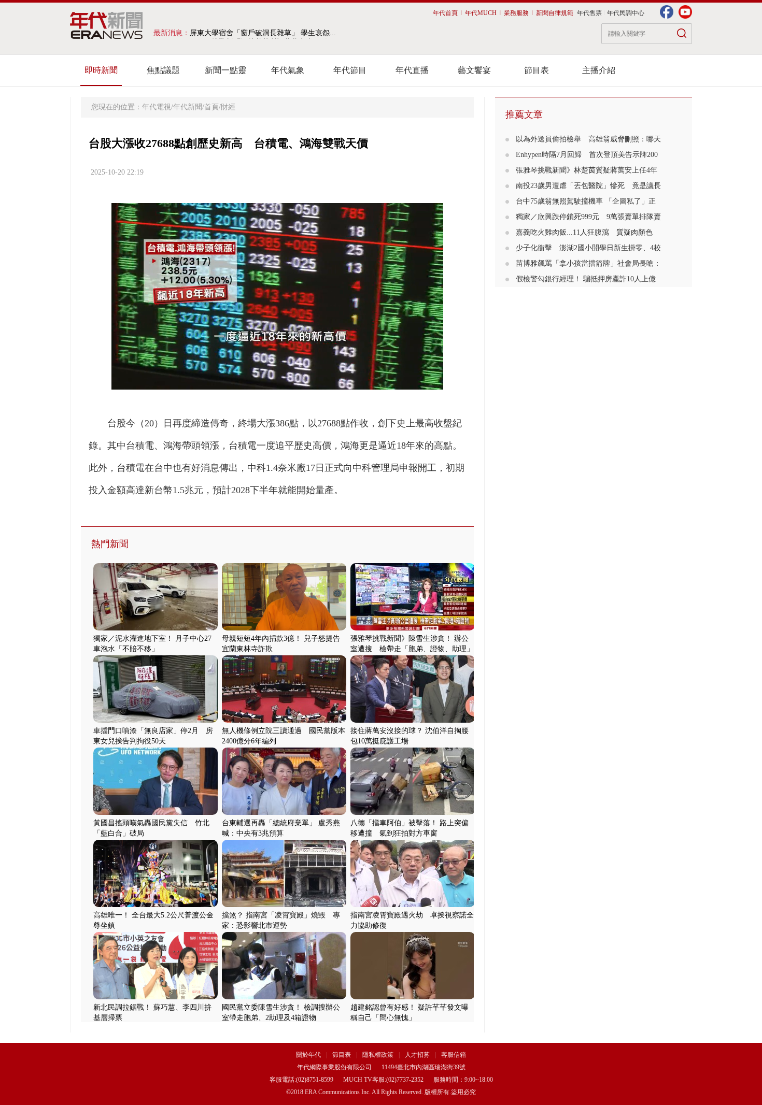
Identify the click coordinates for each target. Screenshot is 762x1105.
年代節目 (349, 70)
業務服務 (516, 13)
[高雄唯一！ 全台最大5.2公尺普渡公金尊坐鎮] (155, 905)
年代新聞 (187, 107)
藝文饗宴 (474, 70)
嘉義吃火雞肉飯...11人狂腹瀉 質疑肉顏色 (584, 232)
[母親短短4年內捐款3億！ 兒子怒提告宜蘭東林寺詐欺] (284, 628)
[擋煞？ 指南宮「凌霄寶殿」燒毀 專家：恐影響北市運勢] (284, 905)
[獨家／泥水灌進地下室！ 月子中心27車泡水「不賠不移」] (155, 628)
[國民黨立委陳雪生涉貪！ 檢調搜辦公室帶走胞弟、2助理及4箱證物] (284, 997)
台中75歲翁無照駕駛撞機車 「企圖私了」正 (586, 201)
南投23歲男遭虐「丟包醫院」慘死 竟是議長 (588, 186)
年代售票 (589, 13)
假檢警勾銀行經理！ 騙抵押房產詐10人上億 (586, 279)
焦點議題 (163, 70)
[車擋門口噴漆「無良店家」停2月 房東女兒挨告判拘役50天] (155, 720)
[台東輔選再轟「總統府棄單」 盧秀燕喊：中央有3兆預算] (284, 812)
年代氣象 (287, 70)
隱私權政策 (378, 1054)
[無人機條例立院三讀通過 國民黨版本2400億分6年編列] (284, 720)
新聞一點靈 (225, 70)
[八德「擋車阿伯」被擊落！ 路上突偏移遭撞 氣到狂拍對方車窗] (412, 812)
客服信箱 (453, 1054)
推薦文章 (524, 114)
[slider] (277, 382)
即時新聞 (101, 70)
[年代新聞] (106, 25)
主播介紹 (598, 70)
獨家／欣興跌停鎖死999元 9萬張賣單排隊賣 (588, 217)
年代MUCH (481, 13)
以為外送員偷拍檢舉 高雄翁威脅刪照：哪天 (588, 139)
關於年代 (308, 1054)
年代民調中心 (625, 13)
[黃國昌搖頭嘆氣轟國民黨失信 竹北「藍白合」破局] (155, 812)
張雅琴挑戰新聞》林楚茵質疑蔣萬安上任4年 (586, 170)
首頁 (211, 107)
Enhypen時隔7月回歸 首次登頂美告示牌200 (587, 155)
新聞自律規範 (554, 13)
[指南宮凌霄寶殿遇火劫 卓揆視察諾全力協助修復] (412, 905)
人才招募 (417, 1054)
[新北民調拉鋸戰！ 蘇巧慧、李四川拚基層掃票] (155, 997)
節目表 (536, 70)
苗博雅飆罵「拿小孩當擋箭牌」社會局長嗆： (588, 263)
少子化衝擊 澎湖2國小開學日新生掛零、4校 (588, 248)
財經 (228, 107)
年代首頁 (445, 13)
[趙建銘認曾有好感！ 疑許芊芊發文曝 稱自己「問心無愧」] (412, 997)
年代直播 (412, 70)
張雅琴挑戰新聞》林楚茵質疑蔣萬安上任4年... (263, 33)
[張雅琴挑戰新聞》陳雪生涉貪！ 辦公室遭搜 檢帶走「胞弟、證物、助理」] (412, 628)
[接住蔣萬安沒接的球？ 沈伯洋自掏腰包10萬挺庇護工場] (412, 720)
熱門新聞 (110, 544)
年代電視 (156, 107)
